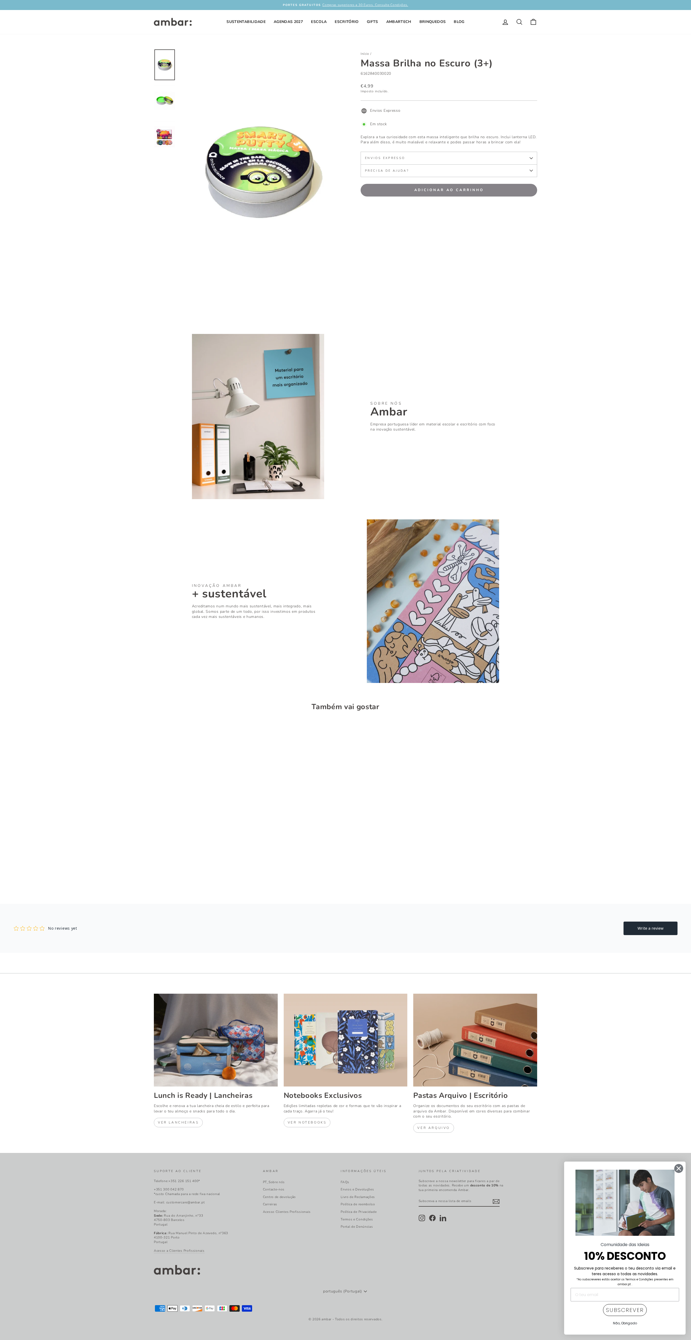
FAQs (345, 1182)
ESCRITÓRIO (347, 21)
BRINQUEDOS (432, 21)
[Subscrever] (496, 1201)
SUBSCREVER (625, 1310)
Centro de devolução (279, 1197)
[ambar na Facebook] (432, 1218)
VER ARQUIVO (433, 1128)
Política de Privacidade (359, 1212)
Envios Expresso (385, 158)
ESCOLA (319, 21)
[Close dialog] (678, 1168)
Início (365, 54)
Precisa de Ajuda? (387, 171)
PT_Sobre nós (274, 1182)
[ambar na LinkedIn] (443, 1218)
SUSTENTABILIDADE (246, 21)
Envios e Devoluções (357, 1189)
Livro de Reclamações (358, 1197)
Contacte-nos (273, 1189)
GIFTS (372, 21)
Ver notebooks (307, 1122)
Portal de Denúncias (357, 1226)
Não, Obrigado (625, 1323)
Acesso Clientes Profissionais (287, 1212)
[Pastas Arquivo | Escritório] (475, 1040)
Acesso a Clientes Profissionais (179, 1250)
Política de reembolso (358, 1204)
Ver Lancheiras (178, 1122)
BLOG (459, 21)
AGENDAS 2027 (288, 21)
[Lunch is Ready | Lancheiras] (216, 1040)
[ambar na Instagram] (422, 1218)
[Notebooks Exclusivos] (346, 1040)
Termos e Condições (357, 1219)
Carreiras (270, 1204)
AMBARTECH (398, 21)
